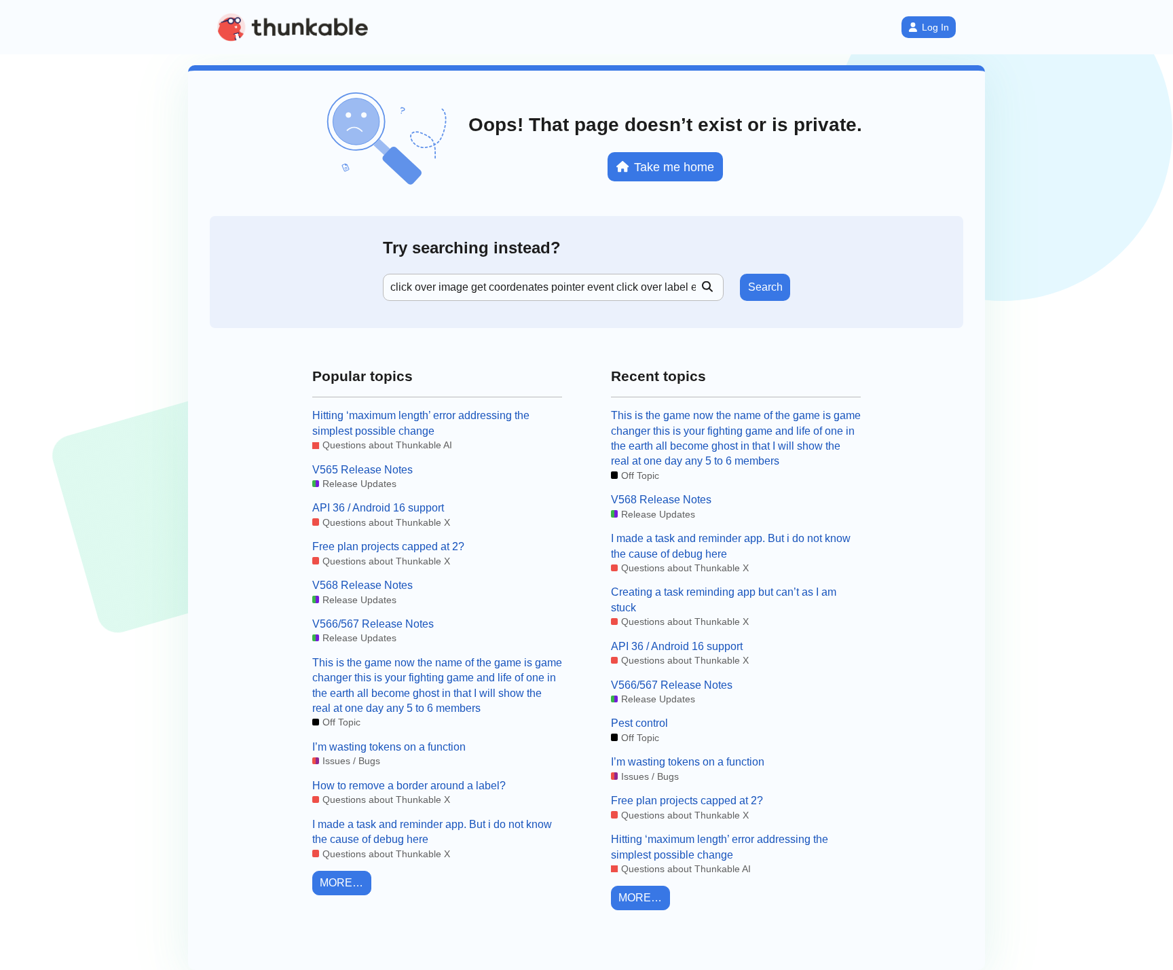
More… (341, 882)
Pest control (639, 723)
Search (765, 287)
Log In (935, 27)
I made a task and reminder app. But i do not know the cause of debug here (432, 832)
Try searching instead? (472, 247)
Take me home (674, 167)
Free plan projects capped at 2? (388, 546)
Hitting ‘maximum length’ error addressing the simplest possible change (420, 423)
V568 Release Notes (362, 585)
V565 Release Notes (362, 469)
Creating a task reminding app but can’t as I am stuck (723, 599)
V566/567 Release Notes (373, 624)
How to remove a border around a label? (409, 785)
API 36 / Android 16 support (378, 508)
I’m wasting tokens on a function (389, 747)
